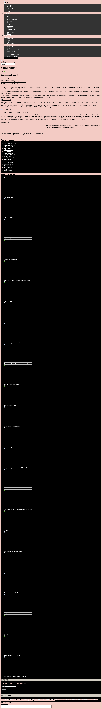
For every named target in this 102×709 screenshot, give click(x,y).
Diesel (37, 699)
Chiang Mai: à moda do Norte (8, 80)
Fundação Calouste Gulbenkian (60, 699)
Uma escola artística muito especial (13, 551)
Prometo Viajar (8, 170)
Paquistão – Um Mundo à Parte (12, 384)
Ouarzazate (7, 634)
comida (56, 125)
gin (67, 699)
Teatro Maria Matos (46, 700)
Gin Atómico (7, 159)
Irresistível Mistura (9, 161)
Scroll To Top (4, 704)
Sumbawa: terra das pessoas (11, 613)
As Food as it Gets (49, 125)
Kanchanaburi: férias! (9, 75)
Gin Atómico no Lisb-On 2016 (12, 655)
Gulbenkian (70, 699)
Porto (17, 700)
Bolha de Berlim (8, 150)
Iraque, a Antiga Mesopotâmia (12, 343)
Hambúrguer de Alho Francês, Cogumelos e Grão (17, 363)
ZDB (54, 700)
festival (52, 699)
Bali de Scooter (8, 238)
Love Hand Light (8, 162)
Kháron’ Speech (8, 322)
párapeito (6, 530)
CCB (19, 699)
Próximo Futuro (30, 700)
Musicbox (14, 700)
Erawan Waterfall (62, 125)
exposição (48, 699)
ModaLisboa (3, 700)
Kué (87, 125)
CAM (18, 699)
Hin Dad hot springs (72, 125)
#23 (1, 699)
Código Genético (8, 153)
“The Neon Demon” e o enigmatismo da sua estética (18, 509)
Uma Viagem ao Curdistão (11, 405)
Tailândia (55, 127)
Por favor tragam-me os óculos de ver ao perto (13, 82)
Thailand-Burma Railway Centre (66, 127)
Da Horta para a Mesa (9, 156)
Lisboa (82, 699)
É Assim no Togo (8, 447)
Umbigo (51, 700)
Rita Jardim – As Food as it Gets (12, 83)
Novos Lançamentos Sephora (12, 593)
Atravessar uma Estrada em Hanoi (13, 488)
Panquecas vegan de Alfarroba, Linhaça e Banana (17, 468)
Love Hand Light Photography (90, 699)
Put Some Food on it (93, 125)
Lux (97, 699)
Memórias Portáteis (9, 164)
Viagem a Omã (8, 301)
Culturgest (34, 699)
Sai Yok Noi (50, 127)
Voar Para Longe (8, 197)
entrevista (41, 699)
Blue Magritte (7, 148)
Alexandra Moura (5, 699)
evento (44, 699)
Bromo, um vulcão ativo (10, 259)
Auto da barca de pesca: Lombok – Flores (15, 676)
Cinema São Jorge (24, 699)
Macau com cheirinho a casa (11, 572)
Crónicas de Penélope (10, 154)
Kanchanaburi (82, 125)
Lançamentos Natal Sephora (12, 426)
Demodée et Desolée (9, 158)
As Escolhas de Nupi (9, 145)
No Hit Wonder (8, 167)
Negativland (7, 166)
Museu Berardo (9, 700)
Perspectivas (7, 169)
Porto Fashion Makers (22, 700)
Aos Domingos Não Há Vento (11, 143)
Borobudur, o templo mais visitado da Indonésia (17, 280)
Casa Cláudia (7, 151)
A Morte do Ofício (8, 218)
